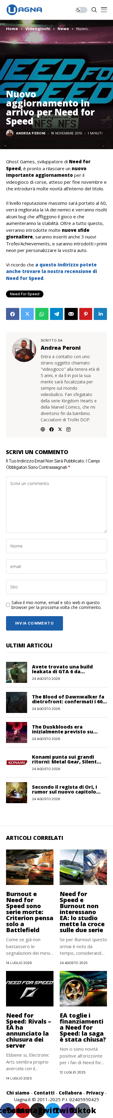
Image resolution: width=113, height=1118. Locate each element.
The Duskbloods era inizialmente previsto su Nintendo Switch (62, 731)
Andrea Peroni (31, 133)
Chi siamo (18, 1093)
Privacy (95, 1093)
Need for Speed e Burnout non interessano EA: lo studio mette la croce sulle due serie (82, 912)
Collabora (70, 1093)
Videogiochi (37, 28)
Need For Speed (24, 294)
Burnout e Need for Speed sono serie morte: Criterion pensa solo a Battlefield (29, 912)
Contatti (44, 1093)
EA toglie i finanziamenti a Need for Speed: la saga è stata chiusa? (83, 1027)
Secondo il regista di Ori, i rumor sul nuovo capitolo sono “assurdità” (64, 792)
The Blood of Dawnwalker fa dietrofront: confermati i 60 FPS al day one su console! (68, 701)
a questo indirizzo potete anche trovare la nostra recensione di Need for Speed (51, 271)
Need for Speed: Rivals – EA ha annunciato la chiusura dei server (28, 1030)
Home (12, 28)
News (63, 28)
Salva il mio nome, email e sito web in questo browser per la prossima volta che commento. (56, 605)
